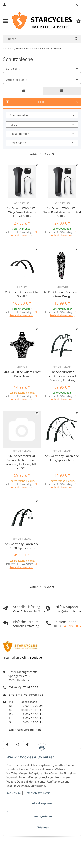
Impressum (13, 793)
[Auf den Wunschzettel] (37, 165)
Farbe (13, 124)
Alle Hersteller (19, 115)
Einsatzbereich (19, 134)
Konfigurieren (43, 816)
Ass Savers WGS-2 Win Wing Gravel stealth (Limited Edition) (22, 212)
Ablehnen (42, 827)
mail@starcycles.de (30, 694)
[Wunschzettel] (77, 4)
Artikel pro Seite (16, 80)
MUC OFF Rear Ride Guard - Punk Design (62, 294)
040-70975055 (72, 626)
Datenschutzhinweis (37, 793)
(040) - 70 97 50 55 (26, 687)
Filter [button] (42, 102)
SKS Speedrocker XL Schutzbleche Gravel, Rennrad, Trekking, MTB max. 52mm (21, 462)
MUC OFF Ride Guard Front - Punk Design (22, 374)
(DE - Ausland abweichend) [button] (24, 233)
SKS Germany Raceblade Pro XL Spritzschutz (22, 546)
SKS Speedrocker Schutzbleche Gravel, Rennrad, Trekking (62, 376)
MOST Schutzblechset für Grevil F (22, 294)
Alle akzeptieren (43, 803)
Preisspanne (18, 143)
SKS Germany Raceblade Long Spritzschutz (62, 458)
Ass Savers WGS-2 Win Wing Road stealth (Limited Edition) (62, 212)
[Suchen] (76, 39)
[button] (24, 91)
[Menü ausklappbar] (5, 21)
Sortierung (13, 68)
